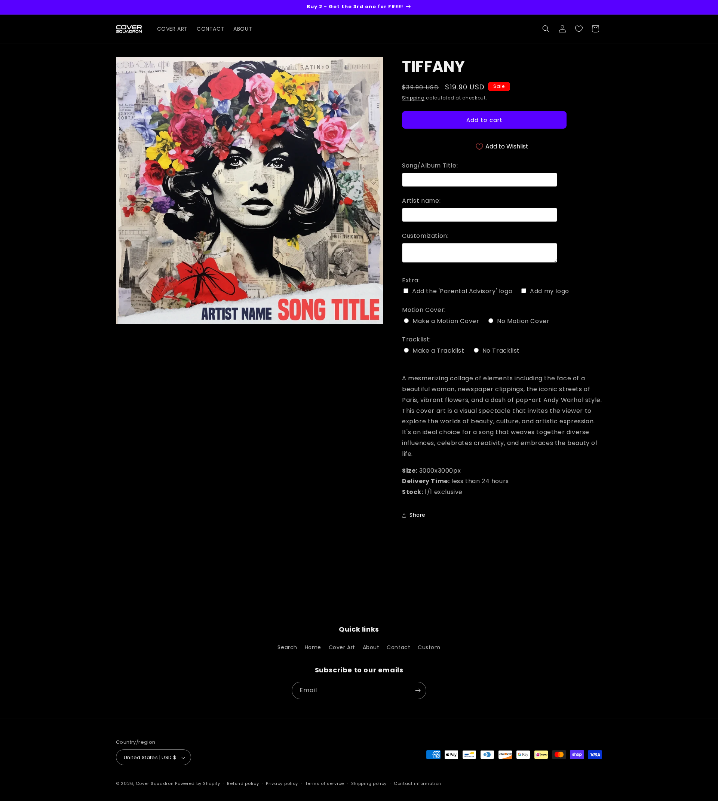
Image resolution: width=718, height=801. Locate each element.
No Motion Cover (523, 321)
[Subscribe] (417, 690)
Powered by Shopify (197, 784)
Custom (429, 647)
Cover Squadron (155, 784)
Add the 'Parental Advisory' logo (462, 291)
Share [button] (417, 515)
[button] (546, 29)
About (371, 647)
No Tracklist (501, 351)
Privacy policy (282, 783)
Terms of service (324, 783)
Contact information (417, 783)
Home (313, 647)
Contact (398, 647)
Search (287, 647)
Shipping (413, 98)
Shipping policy (369, 783)
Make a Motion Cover (445, 321)
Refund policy (243, 783)
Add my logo (549, 291)
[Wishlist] (579, 29)
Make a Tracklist (438, 351)
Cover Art (342, 647)
